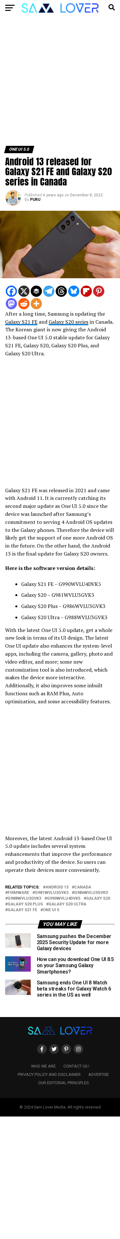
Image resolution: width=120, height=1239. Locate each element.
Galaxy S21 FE (21, 321)
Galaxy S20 (98, 898)
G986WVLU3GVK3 (91, 893)
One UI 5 (51, 910)
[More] (36, 303)
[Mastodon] (11, 303)
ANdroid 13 (56, 887)
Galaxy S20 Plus (25, 904)
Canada (82, 887)
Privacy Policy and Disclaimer (49, 1074)
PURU (35, 199)
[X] (23, 291)
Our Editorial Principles (63, 1082)
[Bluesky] (73, 291)
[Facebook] (11, 291)
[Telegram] (48, 291)
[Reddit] (23, 303)
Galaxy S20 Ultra (67, 904)
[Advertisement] (60, 83)
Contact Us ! (76, 1066)
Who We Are (43, 1066)
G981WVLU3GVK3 (51, 893)
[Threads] (61, 291)
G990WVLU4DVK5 (63, 898)
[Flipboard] (86, 291)
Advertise (98, 1074)
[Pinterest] (98, 291)
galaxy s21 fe (22, 910)
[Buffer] (36, 291)
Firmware (18, 893)
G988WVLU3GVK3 (24, 898)
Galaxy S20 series (68, 321)
